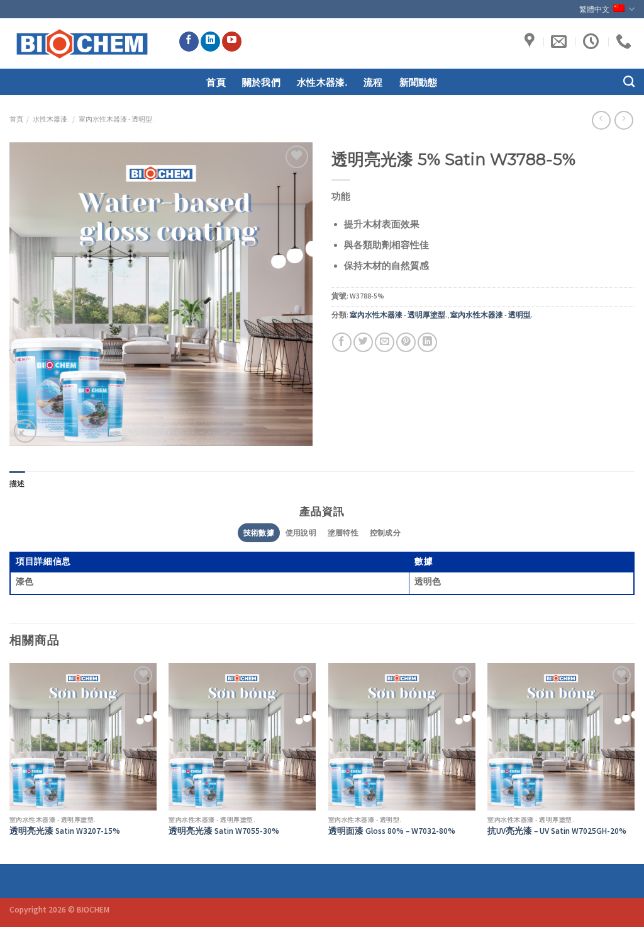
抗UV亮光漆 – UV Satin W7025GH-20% (556, 832)
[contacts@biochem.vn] (560, 41)
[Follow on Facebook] (189, 41)
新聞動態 (418, 82)
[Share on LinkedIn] (427, 342)
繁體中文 (594, 9)
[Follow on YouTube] (232, 41)
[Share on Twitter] (363, 342)
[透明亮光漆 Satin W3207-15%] (83, 736)
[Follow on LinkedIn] (210, 41)
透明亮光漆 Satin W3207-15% (64, 832)
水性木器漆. (322, 82)
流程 (373, 82)
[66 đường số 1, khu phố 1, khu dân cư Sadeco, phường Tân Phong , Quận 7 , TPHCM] (531, 41)
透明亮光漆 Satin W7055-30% (224, 832)
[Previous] (10, 762)
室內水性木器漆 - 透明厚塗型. (398, 315)
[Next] (634, 762)
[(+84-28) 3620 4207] (625, 41)
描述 (17, 483)
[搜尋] (629, 82)
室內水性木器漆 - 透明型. (116, 120)
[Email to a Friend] (384, 342)
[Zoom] (25, 430)
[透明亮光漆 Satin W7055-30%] (242, 736)
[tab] (17, 483)
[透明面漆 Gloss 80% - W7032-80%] (401, 736)
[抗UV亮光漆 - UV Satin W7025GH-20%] (561, 736)
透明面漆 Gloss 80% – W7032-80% (391, 832)
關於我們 (261, 82)
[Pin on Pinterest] (406, 342)
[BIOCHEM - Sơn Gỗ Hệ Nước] (84, 43)
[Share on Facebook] (342, 342)
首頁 (216, 82)
